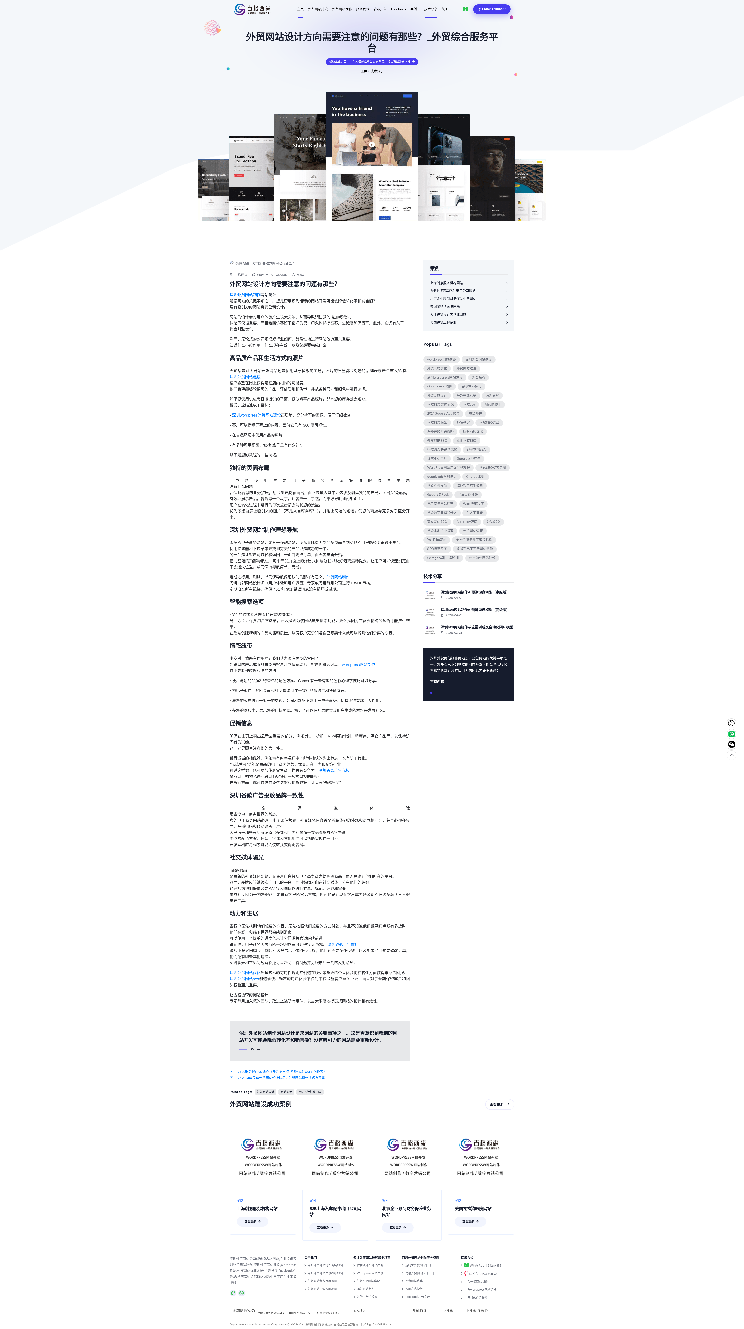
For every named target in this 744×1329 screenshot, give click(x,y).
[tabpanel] (469, 669)
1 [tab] (431, 694)
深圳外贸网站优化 (245, 973)
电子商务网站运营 (440, 503)
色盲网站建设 (468, 494)
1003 (300, 275)
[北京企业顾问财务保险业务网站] (408, 1156)
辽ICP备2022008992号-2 (377, 1324)
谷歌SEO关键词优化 (442, 449)
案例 (413, 9)
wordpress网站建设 (441, 359)
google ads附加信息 (442, 476)
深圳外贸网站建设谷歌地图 (325, 1273)
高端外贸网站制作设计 (419, 1273)
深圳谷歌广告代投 (334, 770)
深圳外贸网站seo (244, 979)
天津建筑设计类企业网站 (448, 314)
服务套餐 (362, 9)
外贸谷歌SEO (437, 440)
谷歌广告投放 (437, 485)
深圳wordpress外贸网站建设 (256, 415)
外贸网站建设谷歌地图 (322, 1289)
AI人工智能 (474, 513)
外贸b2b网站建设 (368, 1281)
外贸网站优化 (342, 9)
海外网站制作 (365, 1289)
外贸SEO (493, 521)
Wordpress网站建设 (370, 1273)
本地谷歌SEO (467, 440)
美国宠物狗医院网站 (445, 306)
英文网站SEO (437, 521)
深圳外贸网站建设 (245, 377)
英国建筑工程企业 (443, 322)
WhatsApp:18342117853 (485, 1265)
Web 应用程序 (473, 503)
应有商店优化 (473, 431)
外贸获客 (463, 422)
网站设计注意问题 (310, 1092)
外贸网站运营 (473, 531)
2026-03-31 (453, 632)
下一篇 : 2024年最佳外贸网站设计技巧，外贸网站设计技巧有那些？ (279, 1078)
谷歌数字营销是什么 (442, 513)
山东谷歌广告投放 (476, 1297)
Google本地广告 (468, 458)
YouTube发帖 (436, 539)
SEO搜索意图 (437, 549)
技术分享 (430, 9)
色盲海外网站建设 (482, 558)
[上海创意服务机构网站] (263, 1156)
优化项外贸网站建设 (370, 1265)
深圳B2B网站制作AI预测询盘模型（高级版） (475, 592)
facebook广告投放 (417, 1296)
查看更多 (497, 1104)
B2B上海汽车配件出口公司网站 (453, 291)
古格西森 (241, 275)
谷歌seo (469, 404)
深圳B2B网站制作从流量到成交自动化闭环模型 (477, 627)
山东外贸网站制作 (476, 1281)
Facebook (398, 9)
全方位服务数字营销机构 (474, 539)
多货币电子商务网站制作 (475, 549)
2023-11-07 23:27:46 (272, 275)
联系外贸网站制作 (328, 1313)
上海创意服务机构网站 (446, 283)
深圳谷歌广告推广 (343, 945)
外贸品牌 (478, 377)
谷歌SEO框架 (437, 422)
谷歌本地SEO (477, 449)
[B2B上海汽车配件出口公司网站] (335, 1156)
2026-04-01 (453, 597)
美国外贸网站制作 (299, 1313)
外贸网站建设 (318, 9)
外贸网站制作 (338, 577)
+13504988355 (494, 9)
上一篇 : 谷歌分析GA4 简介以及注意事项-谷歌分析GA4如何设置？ (278, 1072)
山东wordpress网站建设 (480, 1289)
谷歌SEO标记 (471, 386)
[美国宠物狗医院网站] (481, 1156)
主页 (300, 9)
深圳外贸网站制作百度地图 (325, 1265)
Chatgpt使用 (475, 476)
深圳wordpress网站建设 (444, 377)
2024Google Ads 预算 (443, 413)
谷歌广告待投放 (367, 1296)
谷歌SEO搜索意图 (492, 467)
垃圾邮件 (475, 413)
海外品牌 (492, 395)
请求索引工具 (437, 458)
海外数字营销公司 (469, 485)
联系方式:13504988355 (483, 1274)
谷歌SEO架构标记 (440, 404)
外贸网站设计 (265, 1092)
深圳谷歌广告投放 (252, 795)
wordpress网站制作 (358, 665)
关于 (445, 9)
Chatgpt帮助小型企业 (443, 558)
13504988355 (731, 723)
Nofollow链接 (467, 521)
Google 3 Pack (438, 494)
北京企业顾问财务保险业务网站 (453, 298)
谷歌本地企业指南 (440, 531)
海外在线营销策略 (440, 431)
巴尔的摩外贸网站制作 (270, 1313)
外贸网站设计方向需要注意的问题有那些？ (285, 284)
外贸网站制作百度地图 (322, 1281)
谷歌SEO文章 (489, 422)
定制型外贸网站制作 (418, 1265)
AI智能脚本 (493, 404)
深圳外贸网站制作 (245, 295)
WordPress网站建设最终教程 (448, 467)
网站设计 (286, 1092)
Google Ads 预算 (439, 386)
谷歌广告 (380, 9)
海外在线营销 (466, 395)
